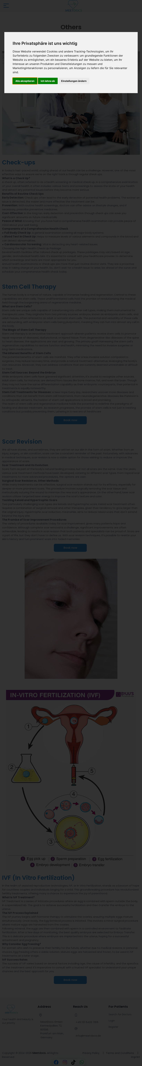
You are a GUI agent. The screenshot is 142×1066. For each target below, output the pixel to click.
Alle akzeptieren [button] (24, 80)
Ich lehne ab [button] (48, 80)
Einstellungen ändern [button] (74, 80)
